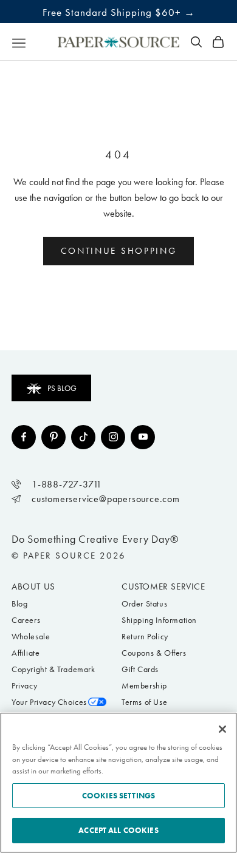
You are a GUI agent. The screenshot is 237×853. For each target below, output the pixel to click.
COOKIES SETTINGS (118, 795)
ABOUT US (33, 586)
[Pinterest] (53, 437)
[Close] (222, 729)
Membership (144, 686)
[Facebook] (24, 437)
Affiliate (26, 653)
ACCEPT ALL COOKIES (118, 830)
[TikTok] (83, 437)
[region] (118, 782)
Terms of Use (144, 702)
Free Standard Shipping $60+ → (119, 12)
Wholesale (31, 636)
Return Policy (145, 636)
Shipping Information (159, 620)
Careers (26, 620)
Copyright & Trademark (53, 669)
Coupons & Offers (154, 653)
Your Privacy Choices (49, 702)
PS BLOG (62, 388)
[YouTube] (143, 437)
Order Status (144, 604)
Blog (19, 604)
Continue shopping (119, 250)
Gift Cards (140, 669)
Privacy (24, 686)
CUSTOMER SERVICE (163, 586)
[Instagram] (113, 437)
